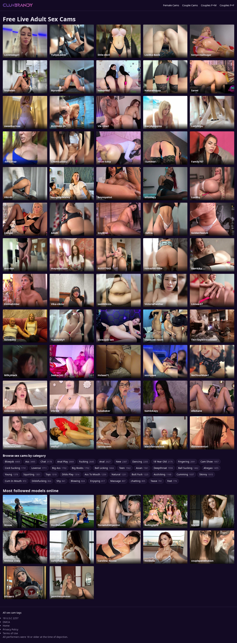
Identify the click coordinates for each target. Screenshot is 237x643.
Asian (142, 468)
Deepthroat (163, 468)
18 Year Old (163, 461)
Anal (105, 461)
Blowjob (12, 461)
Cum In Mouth (15, 481)
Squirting (31, 474)
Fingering (186, 461)
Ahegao (211, 468)
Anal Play (65, 461)
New (121, 461)
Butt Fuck (140, 474)
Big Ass (59, 468)
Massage (117, 481)
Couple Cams (190, 5)
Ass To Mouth (95, 474)
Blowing (78, 481)
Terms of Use (10, 633)
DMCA (6, 622)
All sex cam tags (12, 612)
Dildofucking (41, 481)
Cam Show (210, 461)
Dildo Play (70, 474)
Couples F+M (209, 5)
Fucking (86, 461)
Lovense (39, 468)
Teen (125, 468)
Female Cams (171, 5)
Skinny (206, 474)
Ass (30, 461)
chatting (138, 481)
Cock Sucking (15, 468)
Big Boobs (80, 468)
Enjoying (97, 481)
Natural (119, 474)
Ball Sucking (188, 468)
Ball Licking (104, 468)
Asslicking (162, 474)
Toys (51, 474)
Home (6, 625)
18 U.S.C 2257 (10, 618)
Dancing (140, 461)
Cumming (185, 474)
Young (11, 474)
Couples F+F (227, 5)
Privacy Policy (10, 629)
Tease (156, 481)
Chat (46, 461)
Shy (61, 481)
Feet (172, 481)
